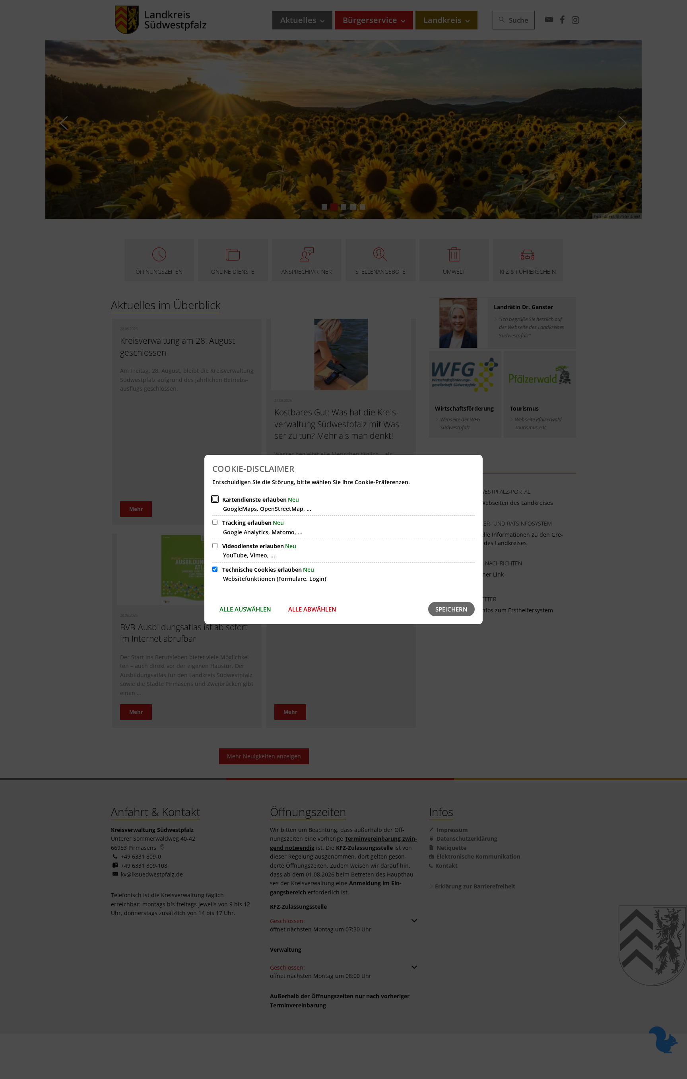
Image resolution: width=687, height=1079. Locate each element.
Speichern (451, 609)
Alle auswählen (245, 609)
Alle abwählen (312, 609)
